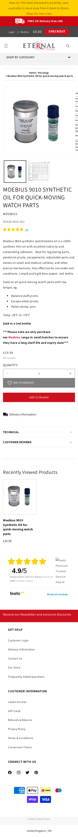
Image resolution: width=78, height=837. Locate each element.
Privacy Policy (16, 729)
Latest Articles (17, 702)
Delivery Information (21, 649)
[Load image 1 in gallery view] (15, 172)
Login (12, 31)
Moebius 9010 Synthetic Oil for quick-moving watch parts (18, 527)
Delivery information (22, 414)
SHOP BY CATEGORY (20, 57)
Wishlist (24, 31)
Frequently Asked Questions (26, 676)
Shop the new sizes (39, 13)
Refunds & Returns (20, 720)
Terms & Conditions (20, 738)
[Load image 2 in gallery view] (39, 172)
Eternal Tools (43, 819)
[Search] (67, 45)
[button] (6, 45)
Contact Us (15, 658)
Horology (43, 72)
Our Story (14, 667)
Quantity (10, 365)
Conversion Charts (20, 747)
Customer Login (18, 640)
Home (32, 72)
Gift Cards (14, 711)
